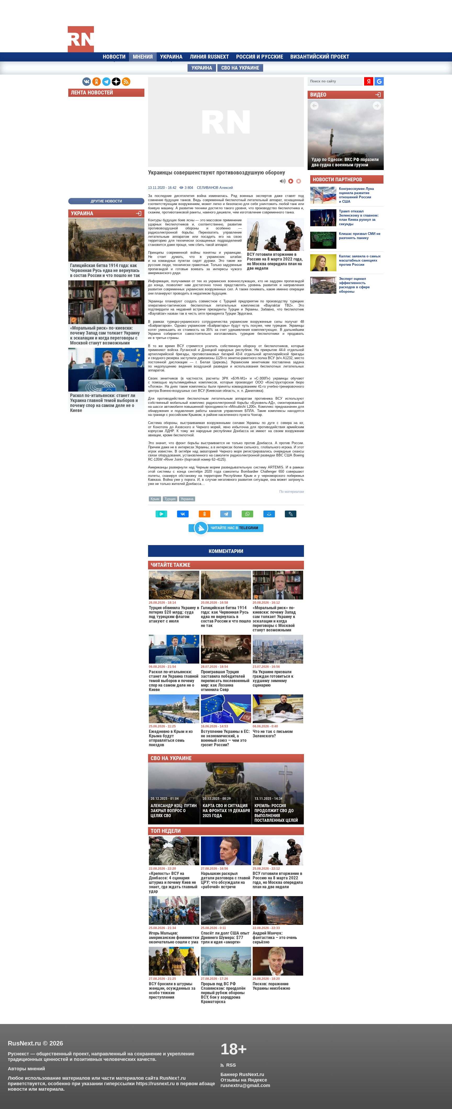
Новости (114, 57)
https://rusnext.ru (155, 1083)
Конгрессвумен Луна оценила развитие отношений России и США (356, 195)
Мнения (143, 57)
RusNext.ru (24, 1043)
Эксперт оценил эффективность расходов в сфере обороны (354, 285)
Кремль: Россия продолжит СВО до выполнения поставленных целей (276, 809)
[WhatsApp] (247, 514)
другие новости (106, 201)
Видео (318, 95)
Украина (171, 57)
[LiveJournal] (290, 514)
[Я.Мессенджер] (161, 514)
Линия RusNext (209, 57)
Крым (155, 499)
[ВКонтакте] (183, 514)
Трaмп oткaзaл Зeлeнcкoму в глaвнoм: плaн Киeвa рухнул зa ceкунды (358, 217)
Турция (170, 499)
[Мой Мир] (269, 514)
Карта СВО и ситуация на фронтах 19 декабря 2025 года (226, 807)
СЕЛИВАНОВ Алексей (215, 188)
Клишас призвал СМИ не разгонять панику (359, 236)
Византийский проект (319, 57)
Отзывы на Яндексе (244, 1080)
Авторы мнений (26, 1068)
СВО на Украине (240, 68)
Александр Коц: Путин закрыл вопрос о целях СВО (174, 807)
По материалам (291, 492)
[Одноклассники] (204, 514)
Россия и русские (259, 57)
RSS (228, 1065)
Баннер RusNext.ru (242, 1074)
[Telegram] (226, 514)
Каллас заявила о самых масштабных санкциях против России (360, 260)
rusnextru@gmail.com (245, 1085)
